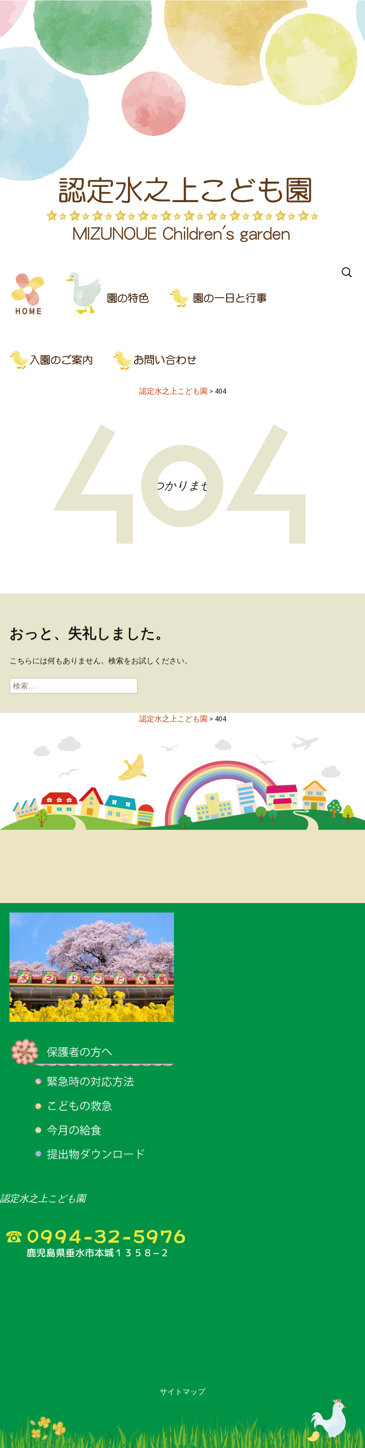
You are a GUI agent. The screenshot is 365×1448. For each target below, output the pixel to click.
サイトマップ (182, 1391)
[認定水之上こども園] (182, 131)
